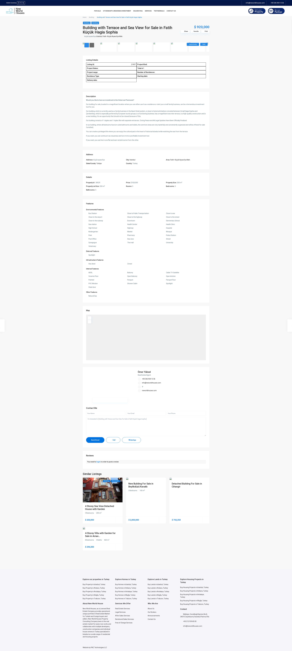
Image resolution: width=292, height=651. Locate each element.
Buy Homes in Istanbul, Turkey (126, 584)
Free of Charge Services (123, 623)
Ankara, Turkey (162, 588)
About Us (151, 609)
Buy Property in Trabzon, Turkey (94, 598)
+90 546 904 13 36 (277, 3)
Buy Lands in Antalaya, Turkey (158, 591)
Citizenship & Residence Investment (117, 11)
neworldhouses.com (149, 390)
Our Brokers (152, 612)
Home (84, 17)
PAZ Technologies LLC (99, 647)
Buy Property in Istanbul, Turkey (94, 584)
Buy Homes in (120, 595)
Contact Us (171, 11)
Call (113, 440)
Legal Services (120, 612)
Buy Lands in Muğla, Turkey (157, 595)
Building (91, 17)
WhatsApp (132, 440)
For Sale (97, 11)
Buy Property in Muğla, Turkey (93, 595)
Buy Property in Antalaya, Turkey (94, 591)
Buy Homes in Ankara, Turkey (125, 588)
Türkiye (99, 163)
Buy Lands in (152, 588)
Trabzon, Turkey (203, 604)
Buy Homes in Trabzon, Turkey (126, 598)
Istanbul (99, 36)
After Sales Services (122, 616)
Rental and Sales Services (124, 619)
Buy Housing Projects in (188, 587)
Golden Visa (138, 11)
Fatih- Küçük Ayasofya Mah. (113, 36)
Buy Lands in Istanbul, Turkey (158, 584)
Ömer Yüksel (144, 372)
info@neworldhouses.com (255, 3)
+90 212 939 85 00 (189, 621)
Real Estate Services (122, 609)
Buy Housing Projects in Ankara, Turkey (194, 591)
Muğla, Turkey (130, 595)
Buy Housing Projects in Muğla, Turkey (193, 601)
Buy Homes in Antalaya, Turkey (126, 591)
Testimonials (159, 11)
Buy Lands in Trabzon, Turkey (158, 598)
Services (148, 11)
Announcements (154, 616)
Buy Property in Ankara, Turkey (94, 588)
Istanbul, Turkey (203, 587)
